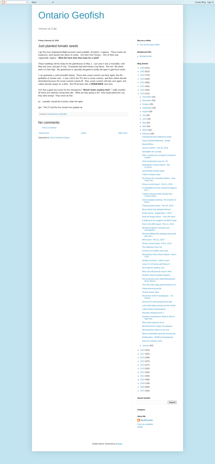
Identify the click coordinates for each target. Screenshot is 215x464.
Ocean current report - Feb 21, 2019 (157, 184)
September (147, 108)
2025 (142, 71)
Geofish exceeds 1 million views (156, 260)
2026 (142, 68)
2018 (142, 350)
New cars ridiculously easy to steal (157, 271)
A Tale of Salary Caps (151, 174)
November (147, 100)
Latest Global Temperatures (154, 309)
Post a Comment (49, 128)
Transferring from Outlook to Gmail (156, 137)
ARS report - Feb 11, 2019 (153, 240)
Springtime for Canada (151, 152)
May (144, 123)
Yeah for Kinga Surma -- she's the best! (158, 217)
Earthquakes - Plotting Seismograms (157, 337)
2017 (142, 354)
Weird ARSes (147, 144)
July (144, 115)
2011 (142, 376)
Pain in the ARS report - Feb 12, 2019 (158, 224)
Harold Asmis (147, 420)
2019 (142, 93)
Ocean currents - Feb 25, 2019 (155, 148)
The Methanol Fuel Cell (152, 247)
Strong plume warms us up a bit (155, 330)
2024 (142, 75)
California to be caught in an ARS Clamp (159, 220)
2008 (142, 387)
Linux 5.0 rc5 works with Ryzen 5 (156, 264)
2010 (142, 379)
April (144, 126)
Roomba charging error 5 (153, 313)
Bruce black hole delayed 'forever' (156, 209)
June (144, 119)
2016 (142, 357)
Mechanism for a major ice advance (157, 326)
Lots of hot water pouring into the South (158, 305)
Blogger (119, 444)
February (146, 134)
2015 (142, 361)
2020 (142, 90)
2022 (142, 82)
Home (83, 133)
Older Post (122, 133)
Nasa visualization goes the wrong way (158, 333)
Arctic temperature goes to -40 (155, 161)
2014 (142, 365)
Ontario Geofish (71, 15)
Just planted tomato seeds (153, 171)
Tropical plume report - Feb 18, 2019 (157, 206)
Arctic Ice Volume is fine (152, 341)
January (146, 345)
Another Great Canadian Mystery (156, 275)
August (145, 111)
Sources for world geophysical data (157, 302)
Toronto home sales (150, 292)
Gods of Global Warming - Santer (156, 141)
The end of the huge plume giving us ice (159, 285)
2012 (142, 372)
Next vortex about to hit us (153, 322)
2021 (142, 86)
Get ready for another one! (153, 268)
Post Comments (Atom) (60, 138)
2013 (142, 368)
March (145, 130)
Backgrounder (146, 56)
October (146, 104)
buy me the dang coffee (150, 45)
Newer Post (44, 133)
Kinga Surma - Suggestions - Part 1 (157, 213)
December (147, 97)
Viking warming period (151, 288)
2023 (142, 79)
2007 (142, 391)
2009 (142, 383)
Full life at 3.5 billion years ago (155, 251)
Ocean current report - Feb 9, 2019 (157, 243)
